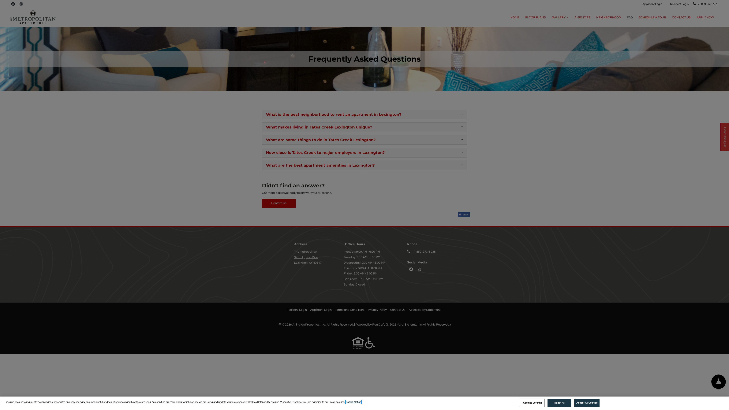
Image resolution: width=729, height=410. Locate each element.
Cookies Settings (532, 402)
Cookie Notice (353, 402)
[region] (364, 403)
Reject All (559, 402)
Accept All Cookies (586, 402)
